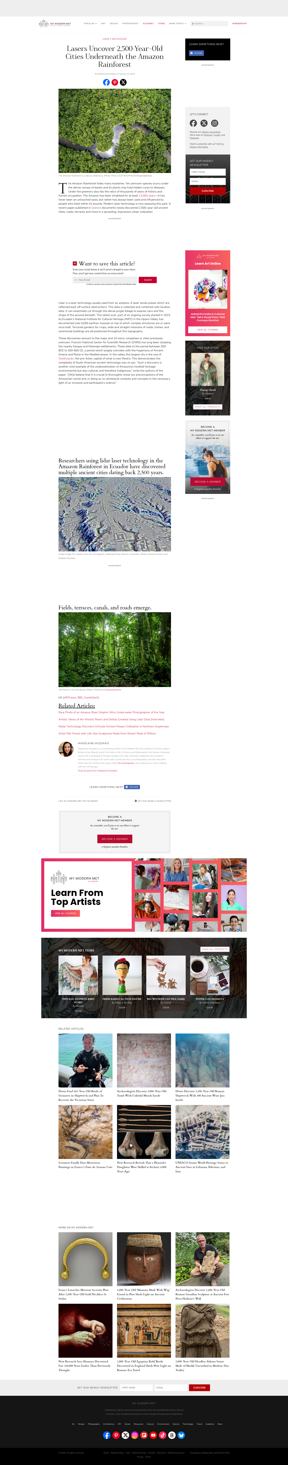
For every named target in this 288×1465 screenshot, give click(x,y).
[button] (177, 23)
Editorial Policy (117, 1453)
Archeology (119, 38)
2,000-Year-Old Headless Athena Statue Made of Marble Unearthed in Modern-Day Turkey (202, 1365)
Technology (188, 1424)
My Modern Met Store (76, 950)
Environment (163, 1424)
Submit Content (139, 1453)
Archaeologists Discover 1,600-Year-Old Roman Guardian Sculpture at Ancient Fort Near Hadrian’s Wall (202, 1294)
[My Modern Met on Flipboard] (144, 1435)
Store (161, 23)
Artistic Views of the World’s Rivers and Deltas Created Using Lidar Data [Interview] (111, 719)
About (106, 1453)
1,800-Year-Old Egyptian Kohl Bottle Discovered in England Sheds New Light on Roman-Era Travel (144, 1365)
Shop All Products (207, 406)
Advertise (161, 1453)
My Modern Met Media (207, 145)
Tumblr (216, 135)
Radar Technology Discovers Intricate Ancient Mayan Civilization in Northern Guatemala (113, 726)
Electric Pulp (224, 1453)
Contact (151, 1453)
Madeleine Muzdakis (107, 74)
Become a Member (115, 839)
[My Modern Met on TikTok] (162, 1435)
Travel (199, 1424)
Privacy (140, 1457)
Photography (131, 23)
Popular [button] (89, 23)
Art (103, 23)
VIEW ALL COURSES (207, 329)
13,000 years (147, 195)
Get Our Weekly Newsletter (154, 801)
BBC (80, 697)
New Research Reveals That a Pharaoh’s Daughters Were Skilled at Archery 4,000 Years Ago (141, 1166)
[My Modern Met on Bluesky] (181, 1435)
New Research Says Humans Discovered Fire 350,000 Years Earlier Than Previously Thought (84, 1365)
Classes (150, 1424)
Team (128, 1453)
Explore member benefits (116, 846)
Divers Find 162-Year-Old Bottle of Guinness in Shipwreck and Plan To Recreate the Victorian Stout (81, 1095)
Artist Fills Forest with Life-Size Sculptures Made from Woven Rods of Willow (107, 733)
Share (133, 787)
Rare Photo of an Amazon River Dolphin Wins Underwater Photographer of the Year (111, 712)
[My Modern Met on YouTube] (153, 1435)
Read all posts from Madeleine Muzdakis (97, 770)
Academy (148, 23)
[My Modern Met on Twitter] (125, 1435)
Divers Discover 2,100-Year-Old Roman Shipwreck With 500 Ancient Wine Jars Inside (200, 1095)
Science (96, 208)
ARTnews (70, 697)
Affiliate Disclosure (176, 1453)
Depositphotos (144, 175)
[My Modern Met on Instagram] (134, 1435)
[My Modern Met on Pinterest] (116, 1435)
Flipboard (194, 138)
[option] (147, 907)
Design (114, 23)
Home (105, 38)
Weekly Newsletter (211, 132)
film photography (126, 763)
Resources (138, 1424)
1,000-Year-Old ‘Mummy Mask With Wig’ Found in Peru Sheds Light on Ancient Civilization (143, 1294)
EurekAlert (91, 697)
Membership (239, 23)
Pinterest (208, 135)
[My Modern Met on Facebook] (107, 1435)
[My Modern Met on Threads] (172, 1435)
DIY (119, 1424)
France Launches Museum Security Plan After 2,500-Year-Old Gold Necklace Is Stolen (83, 1294)
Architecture (108, 1424)
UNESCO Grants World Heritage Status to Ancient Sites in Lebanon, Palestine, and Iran (202, 1166)
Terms (148, 1457)
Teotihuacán (66, 358)
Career (127, 1424)
